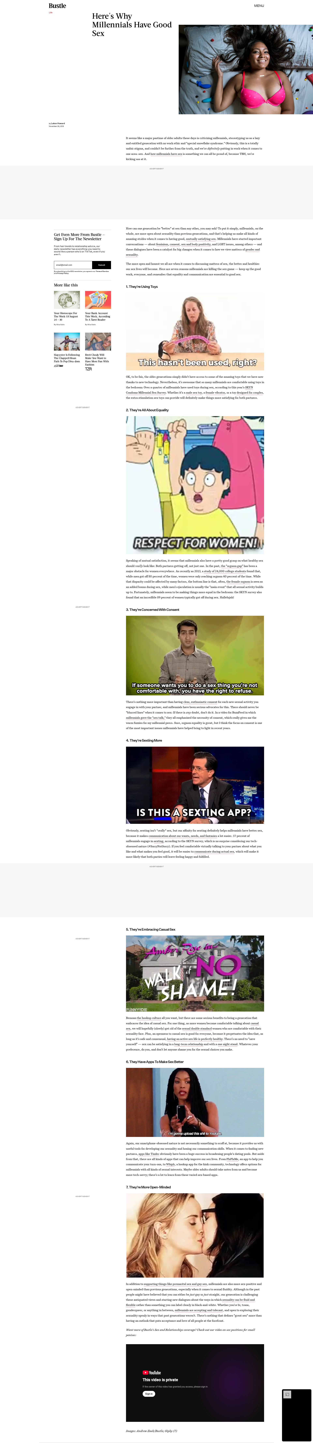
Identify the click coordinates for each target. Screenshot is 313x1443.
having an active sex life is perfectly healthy (195, 1039)
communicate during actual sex (214, 851)
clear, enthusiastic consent (200, 702)
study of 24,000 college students (225, 571)
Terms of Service (102, 271)
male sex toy (194, 392)
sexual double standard (197, 1028)
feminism (162, 244)
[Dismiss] (307, 1392)
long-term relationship (188, 1044)
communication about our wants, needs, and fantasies (183, 836)
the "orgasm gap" (232, 566)
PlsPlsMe (232, 1159)
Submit (101, 265)
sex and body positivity (195, 244)
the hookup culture (149, 1018)
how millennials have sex (166, 154)
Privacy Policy (63, 273)
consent (175, 244)
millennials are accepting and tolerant (199, 1310)
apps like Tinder (149, 1154)
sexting (158, 841)
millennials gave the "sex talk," (146, 717)
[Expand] (285, 1392)
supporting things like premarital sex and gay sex (175, 1284)
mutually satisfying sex (201, 239)
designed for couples (250, 392)
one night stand (228, 1044)
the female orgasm (238, 581)
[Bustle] (57, 5)
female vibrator (215, 392)
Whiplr (170, 1164)
